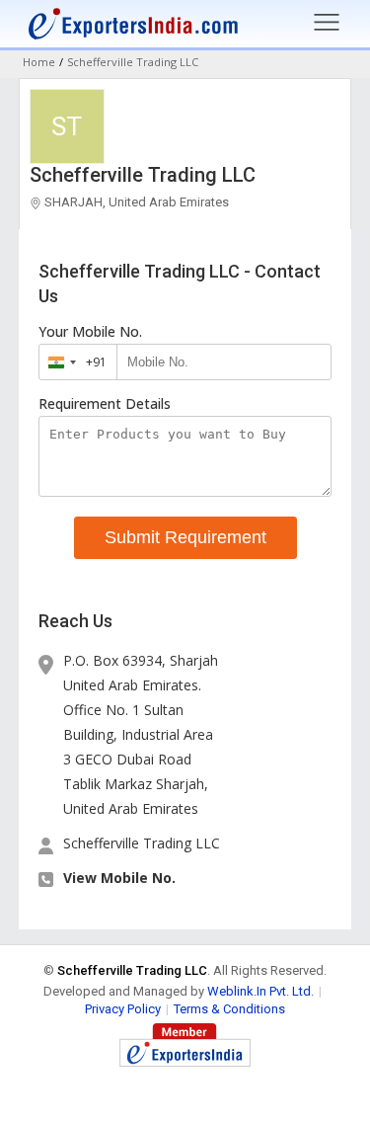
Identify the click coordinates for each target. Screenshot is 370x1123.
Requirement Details (104, 404)
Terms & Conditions (229, 1009)
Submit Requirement (185, 537)
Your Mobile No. (90, 332)
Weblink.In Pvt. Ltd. (260, 991)
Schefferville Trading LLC (143, 175)
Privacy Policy (123, 1009)
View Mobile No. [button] (119, 877)
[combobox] (73, 362)
